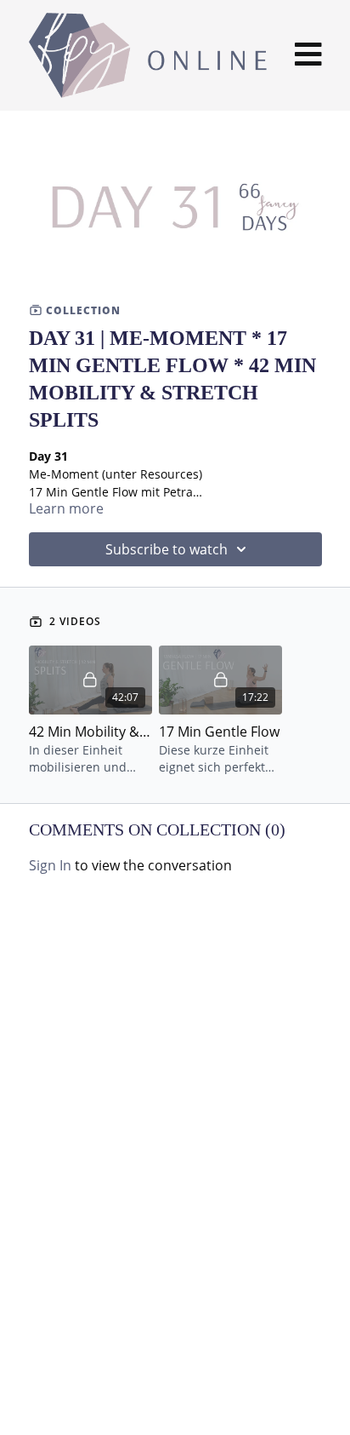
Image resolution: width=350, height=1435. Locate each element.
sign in (50, 865)
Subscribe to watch (166, 549)
